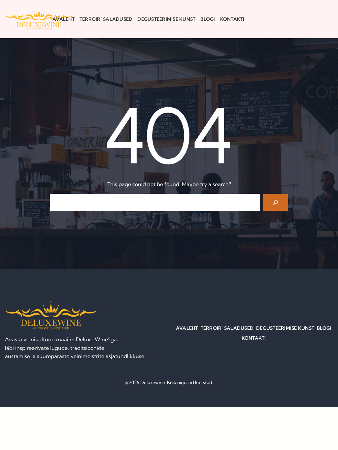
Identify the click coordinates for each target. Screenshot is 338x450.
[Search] (275, 202)
